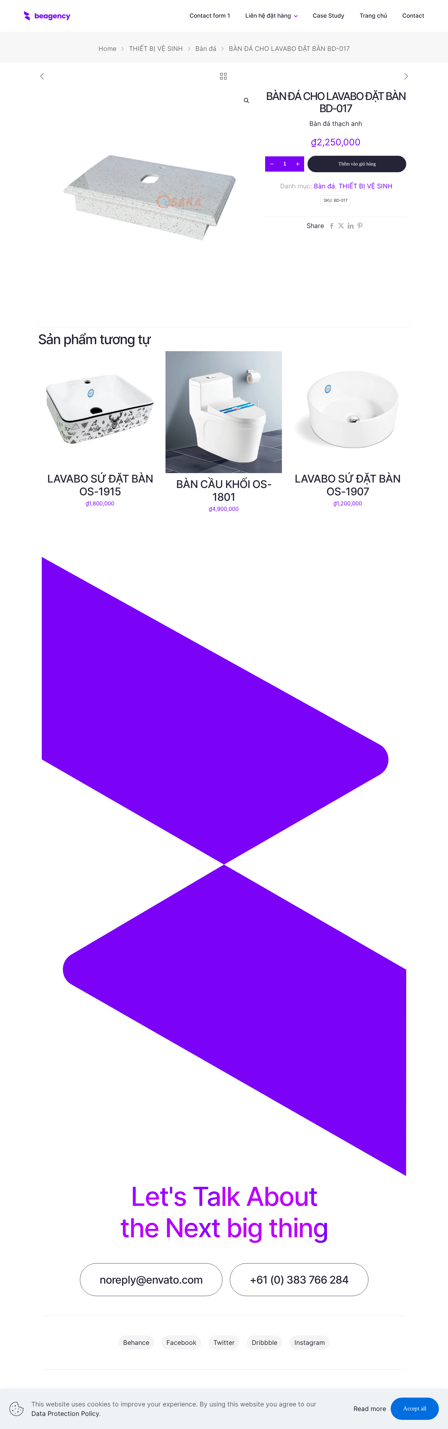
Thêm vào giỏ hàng (357, 163)
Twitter (224, 1342)
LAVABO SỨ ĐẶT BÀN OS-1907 (347, 485)
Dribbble (264, 1342)
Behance (136, 1342)
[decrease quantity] (271, 164)
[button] (247, 100)
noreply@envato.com (151, 1279)
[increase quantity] (297, 164)
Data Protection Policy (65, 1413)
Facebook (181, 1342)
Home (107, 48)
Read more (370, 1409)
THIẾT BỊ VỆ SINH (156, 48)
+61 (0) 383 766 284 (299, 1279)
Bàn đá (205, 48)
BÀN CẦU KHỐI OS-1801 (224, 490)
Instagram (309, 1342)
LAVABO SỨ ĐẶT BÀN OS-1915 (100, 485)
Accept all (414, 1408)
